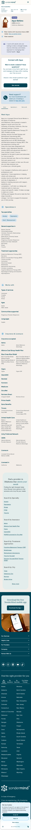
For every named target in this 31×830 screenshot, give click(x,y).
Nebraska (19, 697)
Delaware (4, 715)
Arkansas (4, 694)
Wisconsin (20, 765)
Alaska (3, 686)
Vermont (19, 758)
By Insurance (10, 681)
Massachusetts (6, 754)
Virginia (19, 754)
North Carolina (21, 690)
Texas (18, 747)
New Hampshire (22, 701)
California (4, 701)
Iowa (3, 729)
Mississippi (4, 776)
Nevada (19, 711)
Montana (19, 686)
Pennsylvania (21, 729)
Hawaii (3, 726)
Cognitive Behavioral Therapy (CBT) (15, 547)
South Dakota (21, 740)
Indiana (3, 740)
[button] (15, 608)
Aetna (6, 523)
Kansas (3, 744)
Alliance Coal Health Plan (12, 526)
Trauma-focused (9, 556)
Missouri (4, 772)
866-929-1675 (20, 101)
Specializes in (14, 107)
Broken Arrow (8, 579)
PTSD (5, 510)
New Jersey (20, 704)
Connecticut (5, 708)
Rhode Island (21, 733)
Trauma (6, 513)
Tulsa (5, 571)
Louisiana (4, 751)
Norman (6, 576)
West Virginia (21, 769)
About (4, 107)
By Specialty (17, 681)
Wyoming (19, 772)
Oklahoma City (8, 574)
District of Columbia (7, 711)
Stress (6, 507)
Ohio (18, 719)
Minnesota (4, 769)
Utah (18, 751)
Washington (20, 761)
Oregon (19, 726)
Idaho (3, 733)
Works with (24, 107)
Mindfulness (7, 550)
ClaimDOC (7, 532)
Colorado (4, 704)
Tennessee (20, 744)
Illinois (3, 736)
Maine (3, 761)
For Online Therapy (25, 681)
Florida (3, 719)
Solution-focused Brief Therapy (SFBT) (13, 559)
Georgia (3, 722)
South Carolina (21, 736)
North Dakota (21, 694)
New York (19, 715)
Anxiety (6, 501)
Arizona (3, 697)
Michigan (4, 765)
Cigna (6, 529)
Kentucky (4, 747)
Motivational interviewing (12, 553)
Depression (7, 504)
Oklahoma (20, 722)
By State (3, 681)
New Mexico (20, 708)
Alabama (4, 690)
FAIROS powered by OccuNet (13, 534)
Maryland (4, 758)
